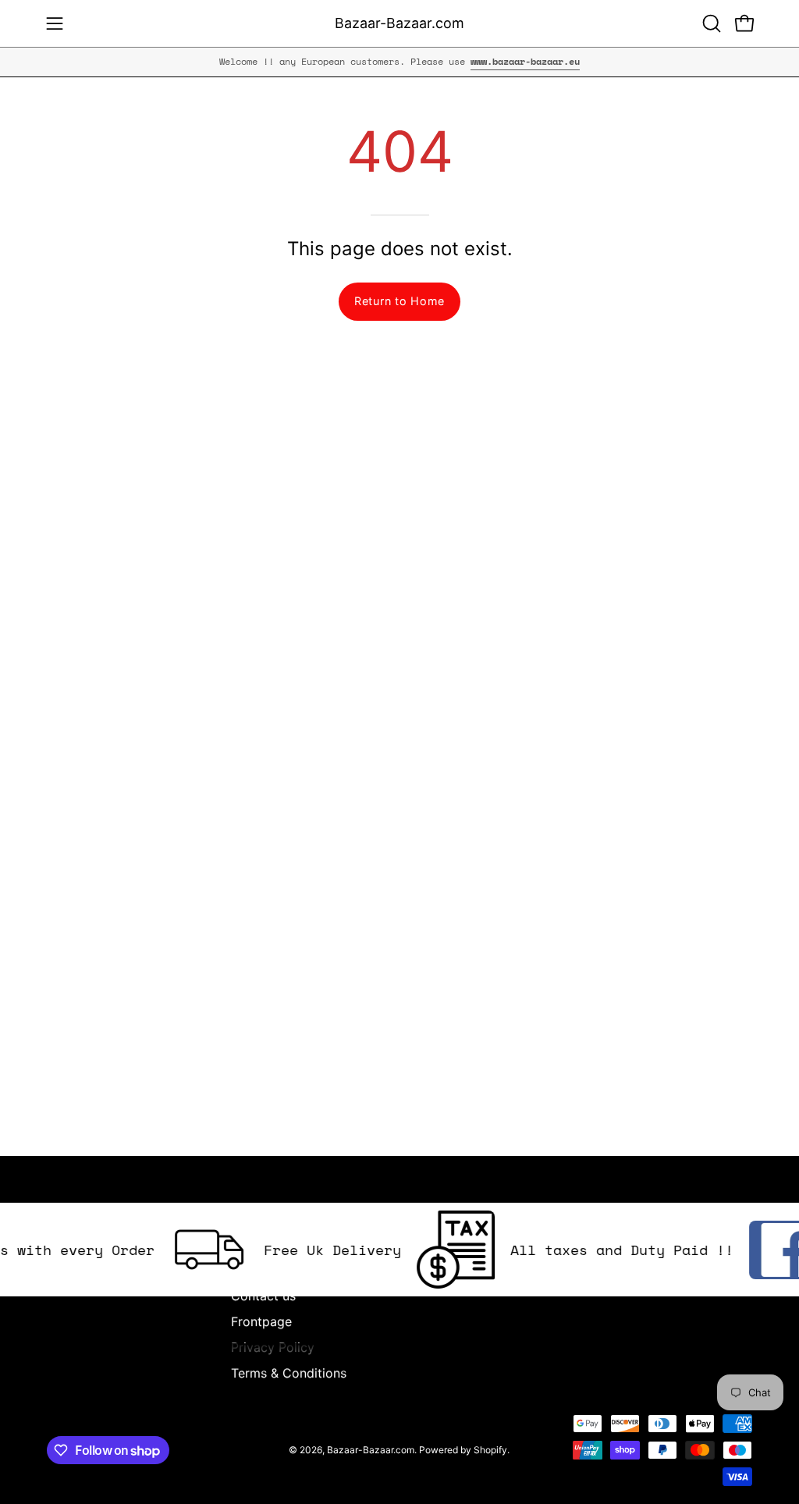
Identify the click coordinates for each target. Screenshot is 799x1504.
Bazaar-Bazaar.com (399, 23)
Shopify (490, 1450)
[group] (399, 61)
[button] (710, 23)
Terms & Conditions (288, 1373)
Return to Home (399, 301)
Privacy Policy (272, 1347)
